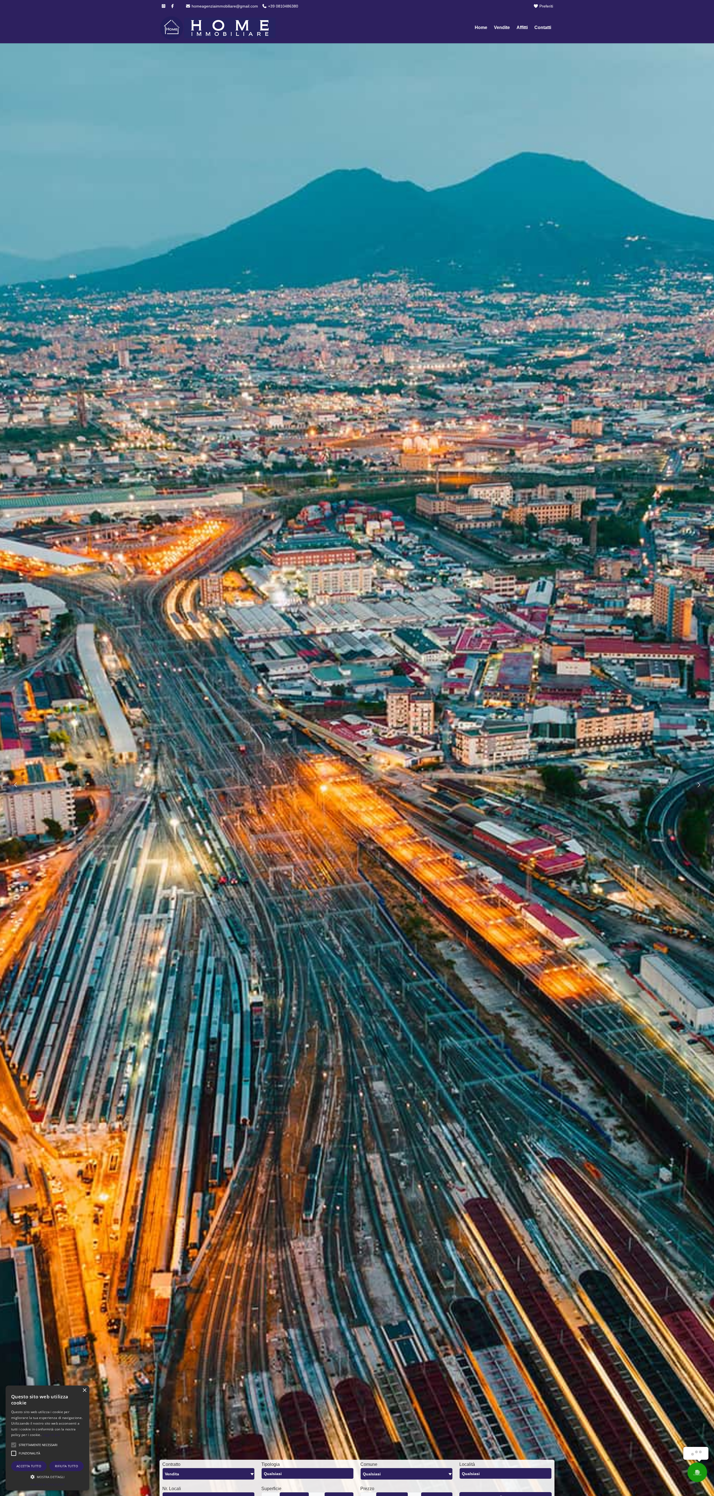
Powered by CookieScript (47, 1485)
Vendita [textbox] (172, 1474)
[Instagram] (163, 6)
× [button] (84, 1390)
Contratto (171, 1464)
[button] (38, 1445)
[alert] (47, 1438)
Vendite (502, 27)
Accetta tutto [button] (28, 1466)
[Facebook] (172, 6)
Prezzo (367, 1488)
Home (481, 27)
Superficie (271, 1488)
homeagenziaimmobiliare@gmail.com (224, 6)
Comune (368, 1464)
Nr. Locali (171, 1488)
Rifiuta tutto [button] (66, 1466)
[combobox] (208, 1474)
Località (467, 1464)
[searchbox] (309, 1475)
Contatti (542, 27)
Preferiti (545, 6)
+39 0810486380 (282, 6)
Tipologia (270, 1464)
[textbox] (406, 1473)
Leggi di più (51, 1435)
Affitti (522, 27)
